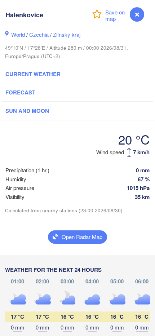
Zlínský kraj (66, 34)
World (18, 34)
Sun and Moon (27, 111)
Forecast (20, 92)
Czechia (39, 34)
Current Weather (33, 74)
